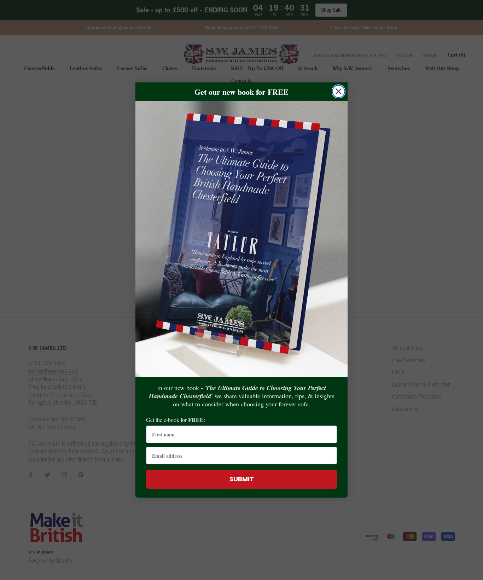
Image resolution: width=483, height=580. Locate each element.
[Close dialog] (338, 91)
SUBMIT (241, 479)
